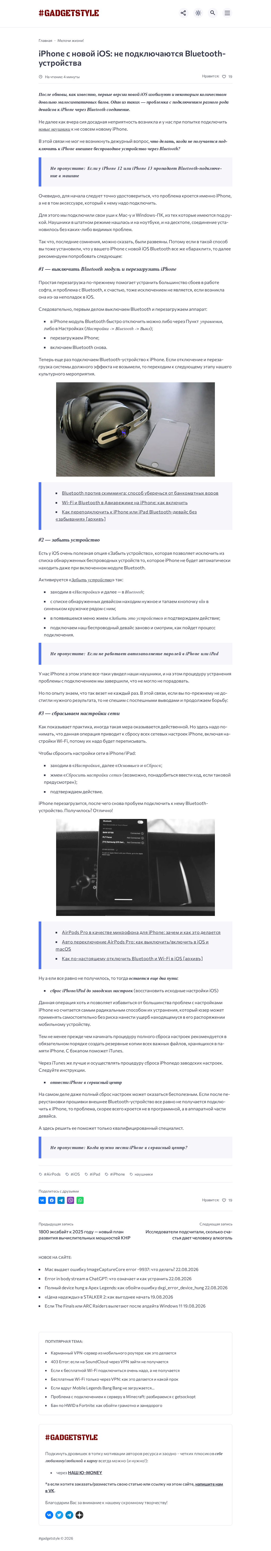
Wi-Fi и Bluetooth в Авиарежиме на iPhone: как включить (125, 502)
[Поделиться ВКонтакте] (42, 1200)
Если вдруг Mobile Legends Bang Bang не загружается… (103, 1387)
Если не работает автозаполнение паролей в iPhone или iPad (153, 653)
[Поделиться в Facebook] (51, 1200)
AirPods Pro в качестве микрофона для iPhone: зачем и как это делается (141, 932)
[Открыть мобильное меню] (227, 13)
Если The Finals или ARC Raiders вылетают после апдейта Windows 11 (113, 1305)
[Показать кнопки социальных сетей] (184, 13)
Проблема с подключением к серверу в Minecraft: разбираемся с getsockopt (123, 1396)
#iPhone (117, 1174)
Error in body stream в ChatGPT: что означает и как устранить (106, 1278)
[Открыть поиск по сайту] (213, 13)
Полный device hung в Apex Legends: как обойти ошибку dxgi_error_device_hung (124, 1287)
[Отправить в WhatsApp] (80, 1200)
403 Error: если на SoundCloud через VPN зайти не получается (109, 1361)
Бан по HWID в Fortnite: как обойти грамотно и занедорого (106, 1405)
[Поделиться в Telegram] (61, 1200)
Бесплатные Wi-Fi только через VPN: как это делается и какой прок (114, 1378)
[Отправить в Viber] (70, 1200)
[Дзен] (79, 1515)
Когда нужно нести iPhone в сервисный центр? (137, 1147)
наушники (144, 1174)
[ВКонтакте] (49, 1515)
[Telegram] (69, 1515)
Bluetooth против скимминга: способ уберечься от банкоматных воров (140, 493)
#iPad (95, 1174)
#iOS (75, 1174)
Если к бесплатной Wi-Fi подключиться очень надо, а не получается (115, 1370)
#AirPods (52, 1174)
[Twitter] (59, 1515)
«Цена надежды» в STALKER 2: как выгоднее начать (97, 1296)
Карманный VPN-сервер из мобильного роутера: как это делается (113, 1352)
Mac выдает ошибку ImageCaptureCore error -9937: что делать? (110, 1269)
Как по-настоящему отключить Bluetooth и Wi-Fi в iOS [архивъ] (132, 958)
